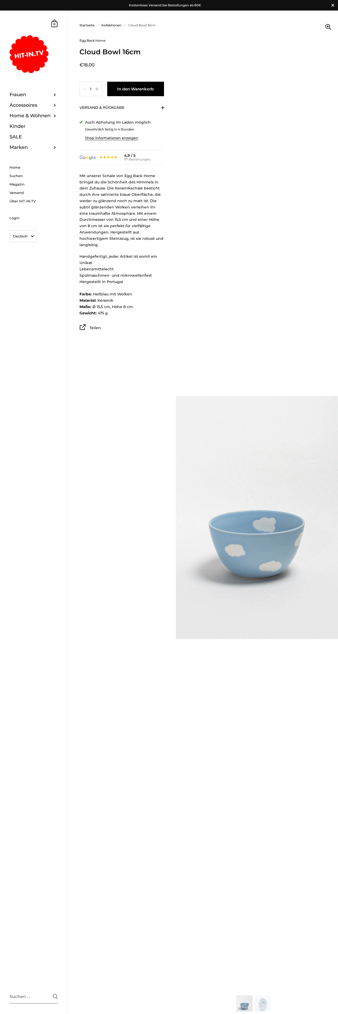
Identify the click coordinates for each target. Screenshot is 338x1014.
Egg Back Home (92, 40)
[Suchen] (55, 996)
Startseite (87, 25)
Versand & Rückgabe (101, 107)
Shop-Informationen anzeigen (111, 138)
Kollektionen (111, 25)
